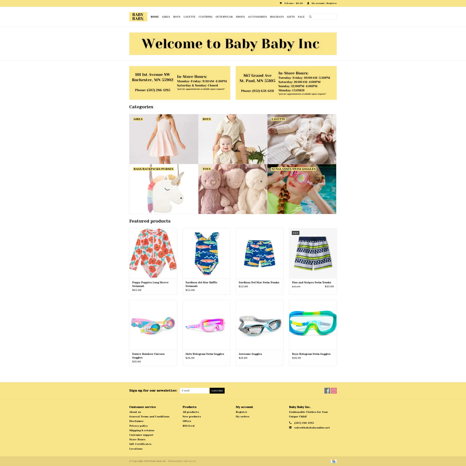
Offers (187, 421)
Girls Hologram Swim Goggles (204, 353)
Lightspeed (189, 461)
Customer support (141, 434)
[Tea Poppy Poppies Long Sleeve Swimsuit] (153, 253)
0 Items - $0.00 (293, 3)
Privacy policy (138, 425)
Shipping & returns (141, 430)
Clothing (205, 16)
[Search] (310, 17)
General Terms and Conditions (149, 416)
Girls (166, 16)
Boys (176, 16)
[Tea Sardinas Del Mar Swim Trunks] (260, 253)
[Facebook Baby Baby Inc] (327, 391)
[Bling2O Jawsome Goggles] (260, 325)
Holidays (277, 16)
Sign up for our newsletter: (153, 390)
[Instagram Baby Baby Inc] (334, 391)
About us (135, 412)
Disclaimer (136, 421)
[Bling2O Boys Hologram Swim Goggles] (313, 325)
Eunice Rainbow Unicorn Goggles (148, 355)
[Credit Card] (333, 461)
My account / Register (324, 3)
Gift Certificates (140, 444)
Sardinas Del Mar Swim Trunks (259, 282)
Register (241, 412)
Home (155, 16)
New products (192, 416)
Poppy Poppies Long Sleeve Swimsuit (150, 284)
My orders (242, 416)
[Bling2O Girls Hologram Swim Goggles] (206, 325)
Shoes (240, 16)
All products (191, 412)
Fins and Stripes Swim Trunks (311, 282)
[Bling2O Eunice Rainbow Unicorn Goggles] (153, 325)
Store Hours (137, 439)
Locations (136, 448)
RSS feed (188, 425)
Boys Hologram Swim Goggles (311, 353)
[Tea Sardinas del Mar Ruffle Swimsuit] (206, 253)
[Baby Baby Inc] (138, 16)
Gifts (291, 16)
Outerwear (224, 16)
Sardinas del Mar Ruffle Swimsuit (201, 284)
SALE (301, 16)
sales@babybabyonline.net (312, 427)
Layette (189, 16)
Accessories (257, 16)
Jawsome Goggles (250, 353)
